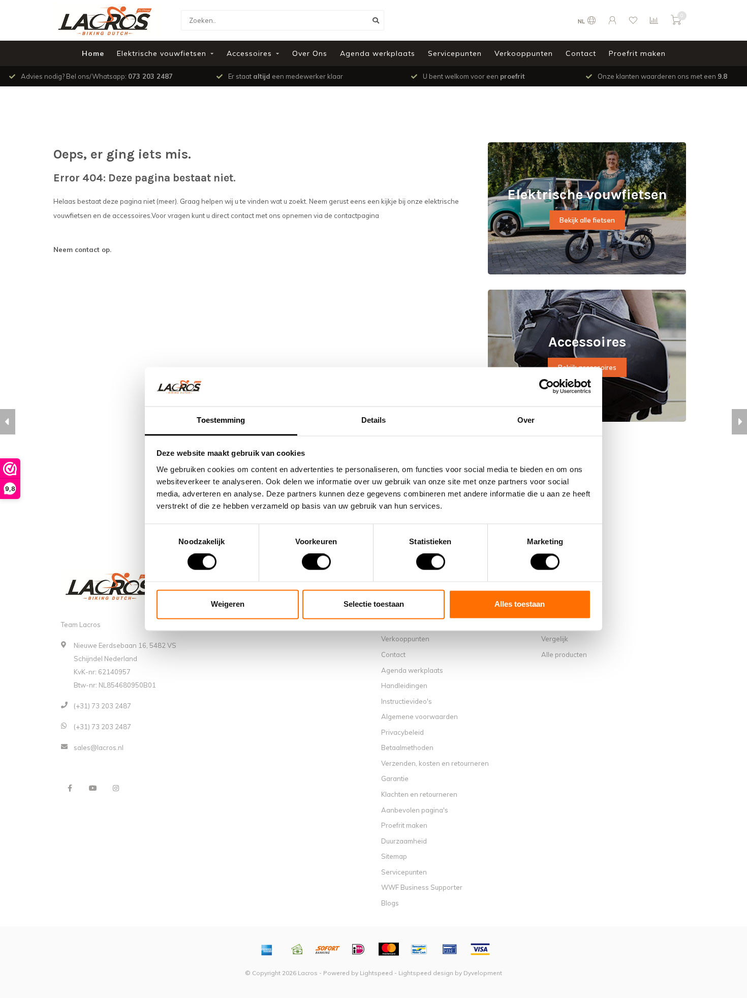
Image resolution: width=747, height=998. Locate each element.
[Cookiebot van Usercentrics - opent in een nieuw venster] (546, 386)
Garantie (395, 778)
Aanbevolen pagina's (414, 810)
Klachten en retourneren (419, 794)
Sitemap (394, 856)
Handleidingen (404, 685)
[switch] (308, 562)
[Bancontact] (419, 949)
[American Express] (266, 949)
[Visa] (480, 949)
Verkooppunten (523, 53)
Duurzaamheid (404, 841)
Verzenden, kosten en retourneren (435, 763)
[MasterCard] (388, 949)
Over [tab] (526, 420)
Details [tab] (373, 420)
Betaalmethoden (407, 747)
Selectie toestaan (374, 604)
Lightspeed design (425, 973)
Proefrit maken (637, 53)
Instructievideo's (406, 701)
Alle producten (564, 654)
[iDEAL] (358, 949)
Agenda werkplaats (377, 53)
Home (93, 53)
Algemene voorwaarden (419, 716)
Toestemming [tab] (221, 420)
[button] (7, 421)
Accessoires (249, 53)
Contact (581, 53)
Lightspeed (376, 973)
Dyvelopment (482, 973)
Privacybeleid (402, 732)
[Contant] (297, 949)
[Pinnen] (449, 949)
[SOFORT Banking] (327, 949)
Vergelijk (554, 639)
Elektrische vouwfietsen (161, 53)
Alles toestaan (519, 604)
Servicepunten (455, 53)
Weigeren (227, 604)
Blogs (390, 903)
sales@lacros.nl (98, 747)
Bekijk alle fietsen (587, 220)
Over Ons (309, 53)
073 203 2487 (150, 76)
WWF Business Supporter (421, 887)
